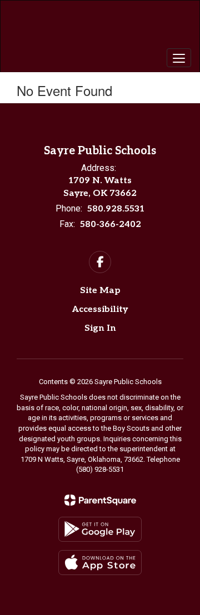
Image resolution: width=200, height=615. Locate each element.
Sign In (100, 328)
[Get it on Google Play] (100, 529)
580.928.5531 (115, 209)
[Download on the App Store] (100, 562)
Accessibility (100, 309)
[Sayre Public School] (100, 27)
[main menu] (179, 57)
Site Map (100, 290)
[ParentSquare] (100, 500)
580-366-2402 (110, 224)
